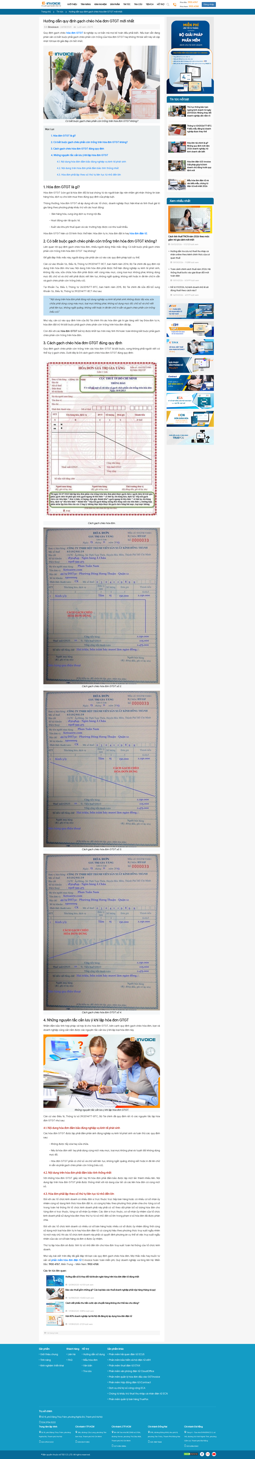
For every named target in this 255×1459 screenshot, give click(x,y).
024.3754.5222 (48, 1422)
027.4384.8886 (120, 1446)
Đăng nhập (208, 4)
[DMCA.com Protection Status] (191, 1455)
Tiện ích (149, 4)
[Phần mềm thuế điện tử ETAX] (190, 346)
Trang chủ (46, 11)
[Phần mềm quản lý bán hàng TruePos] (190, 436)
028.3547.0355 (83, 1442)
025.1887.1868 (156, 1442)
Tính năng (86, 4)
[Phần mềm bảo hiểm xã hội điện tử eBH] (190, 328)
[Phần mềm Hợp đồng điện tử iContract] (190, 382)
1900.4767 (193, 2)
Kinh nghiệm (100, 4)
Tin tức (126, 4)
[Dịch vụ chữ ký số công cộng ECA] (190, 400)
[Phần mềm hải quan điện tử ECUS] (190, 310)
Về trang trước (52, 1333)
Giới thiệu (72, 4)
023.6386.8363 (192, 1446)
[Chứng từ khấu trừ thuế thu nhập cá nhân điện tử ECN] (190, 418)
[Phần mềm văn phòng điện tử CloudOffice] (190, 364)
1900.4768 (194, 6)
